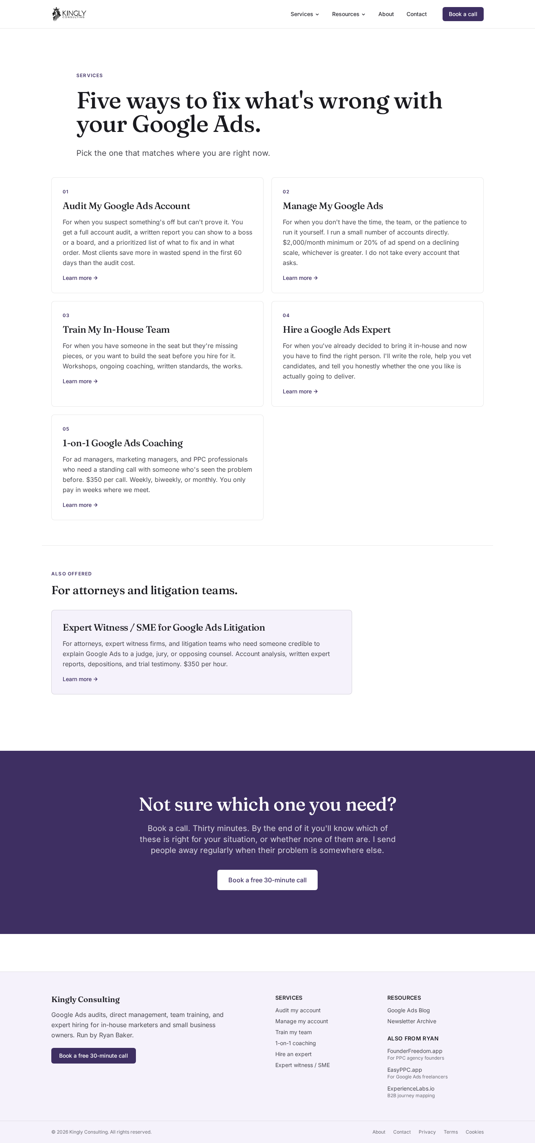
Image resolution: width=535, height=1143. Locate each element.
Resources (346, 14)
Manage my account (301, 1021)
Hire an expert (293, 1054)
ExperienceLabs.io (410, 1088)
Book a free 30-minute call (267, 880)
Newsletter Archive (411, 1021)
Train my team (293, 1032)
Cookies (475, 1132)
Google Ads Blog (408, 1010)
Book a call (463, 14)
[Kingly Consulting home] (69, 14)
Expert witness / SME (302, 1065)
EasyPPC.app (404, 1069)
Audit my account (298, 1010)
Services (302, 14)
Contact (417, 14)
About (386, 14)
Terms (451, 1132)
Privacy (427, 1132)
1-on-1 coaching (295, 1043)
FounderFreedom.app (415, 1050)
